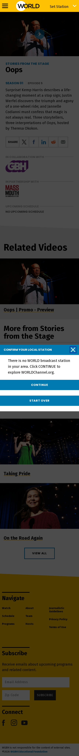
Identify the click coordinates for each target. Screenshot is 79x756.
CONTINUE (39, 385)
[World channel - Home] (28, 6)
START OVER (39, 401)
